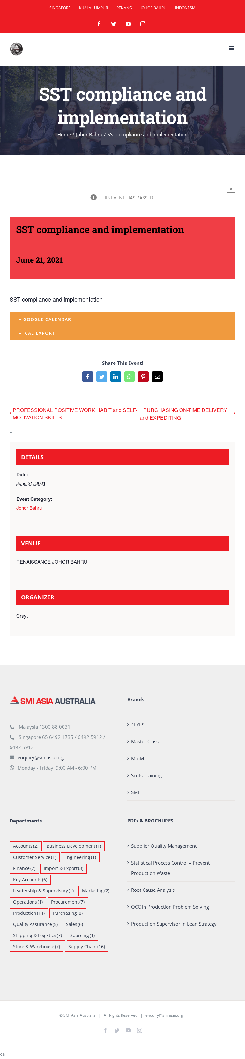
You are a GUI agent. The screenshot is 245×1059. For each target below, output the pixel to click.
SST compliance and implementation (56, 299)
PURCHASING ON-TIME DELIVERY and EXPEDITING (183, 413)
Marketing (95, 891)
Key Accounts (30, 880)
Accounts (25, 846)
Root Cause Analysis (153, 890)
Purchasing (68, 913)
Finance (24, 868)
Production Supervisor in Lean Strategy (174, 923)
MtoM (137, 758)
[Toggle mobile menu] (232, 48)
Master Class (145, 741)
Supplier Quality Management (164, 846)
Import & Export (63, 868)
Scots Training (146, 775)
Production (29, 913)
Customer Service (34, 857)
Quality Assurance (35, 924)
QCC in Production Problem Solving (170, 907)
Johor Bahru (29, 507)
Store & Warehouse (36, 947)
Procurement (68, 902)
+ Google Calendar (45, 319)
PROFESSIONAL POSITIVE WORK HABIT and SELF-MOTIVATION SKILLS (75, 413)
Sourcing (82, 935)
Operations (28, 902)
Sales (74, 924)
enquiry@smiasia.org (41, 757)
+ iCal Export (37, 333)
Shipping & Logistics (37, 935)
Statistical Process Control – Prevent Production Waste (170, 868)
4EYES (137, 724)
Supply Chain (86, 947)
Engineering (80, 857)
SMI (135, 792)
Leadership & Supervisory (43, 891)
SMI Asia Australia (79, 1015)
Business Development (74, 846)
